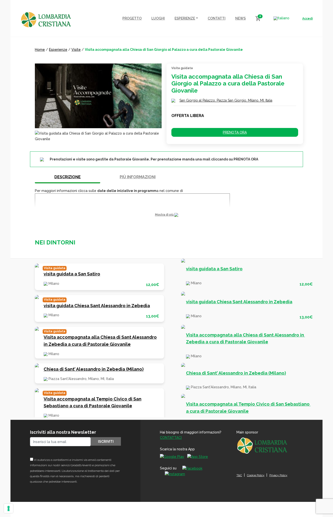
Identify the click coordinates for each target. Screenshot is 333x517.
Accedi (307, 18)
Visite (76, 50)
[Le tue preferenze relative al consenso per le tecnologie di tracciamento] (8, 508)
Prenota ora (235, 132)
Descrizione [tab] (67, 177)
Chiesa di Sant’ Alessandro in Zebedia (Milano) (94, 369)
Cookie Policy (255, 475)
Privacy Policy (278, 475)
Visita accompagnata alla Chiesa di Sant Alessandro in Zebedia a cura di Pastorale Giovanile (100, 341)
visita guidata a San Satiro (72, 273)
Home (40, 50)
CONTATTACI (171, 438)
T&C (239, 475)
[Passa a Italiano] (281, 18)
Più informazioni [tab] (138, 177)
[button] (166, 214)
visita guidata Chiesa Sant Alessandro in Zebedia (97, 305)
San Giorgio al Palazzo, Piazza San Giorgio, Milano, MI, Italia (225, 100)
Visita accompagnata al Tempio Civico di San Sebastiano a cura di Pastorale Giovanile (92, 402)
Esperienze (58, 50)
